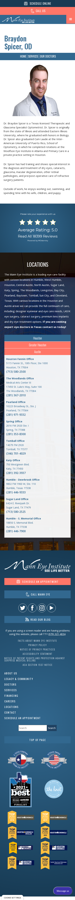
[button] (70, 19)
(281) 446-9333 (16, 492)
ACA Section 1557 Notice (37, 665)
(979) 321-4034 (56, 634)
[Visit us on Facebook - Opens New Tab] (32, 608)
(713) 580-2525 (16, 512)
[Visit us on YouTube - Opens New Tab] (51, 608)
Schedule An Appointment (22, 718)
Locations (11, 706)
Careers (10, 701)
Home (23, 56)
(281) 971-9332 (16, 415)
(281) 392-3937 (16, 473)
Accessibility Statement (37, 654)
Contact (10, 712)
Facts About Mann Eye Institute (37, 641)
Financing (11, 695)
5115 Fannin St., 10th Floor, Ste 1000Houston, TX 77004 (27, 363)
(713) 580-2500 (16, 372)
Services (33, 56)
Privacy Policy (37, 645)
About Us (10, 673)
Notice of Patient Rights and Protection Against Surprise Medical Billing (34, 659)
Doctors (10, 684)
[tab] (37, 338)
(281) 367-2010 (16, 395)
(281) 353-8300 (16, 434)
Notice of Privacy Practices (37, 649)
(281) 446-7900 (16, 531)
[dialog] (12, 897)
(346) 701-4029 (16, 453)
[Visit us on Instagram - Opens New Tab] (42, 608)
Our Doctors (48, 56)
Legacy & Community (18, 679)
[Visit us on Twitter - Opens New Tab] (22, 608)
